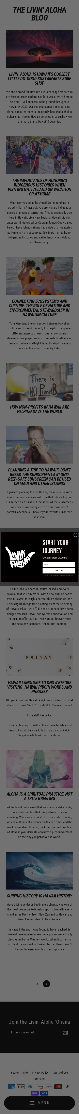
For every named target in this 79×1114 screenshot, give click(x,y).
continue (59, 570)
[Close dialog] (75, 535)
